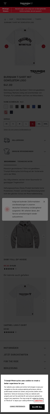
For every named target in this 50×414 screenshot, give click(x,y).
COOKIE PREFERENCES (17, 406)
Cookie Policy (39, 401)
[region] (24, 393)
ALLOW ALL (37, 407)
